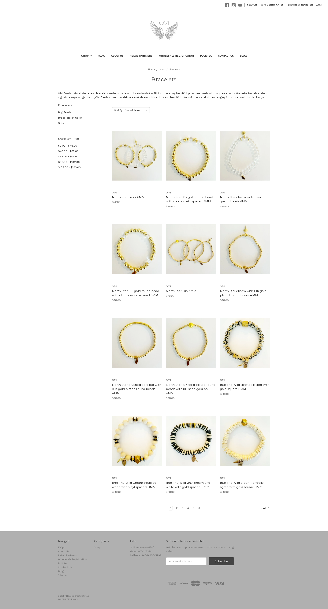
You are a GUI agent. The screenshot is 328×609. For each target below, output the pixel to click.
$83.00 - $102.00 (69, 162)
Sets (61, 123)
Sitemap (63, 575)
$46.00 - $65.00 (68, 151)
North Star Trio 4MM (181, 291)
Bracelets (175, 69)
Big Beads (64, 112)
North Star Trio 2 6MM (128, 197)
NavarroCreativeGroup (77, 596)
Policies (206, 55)
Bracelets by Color (70, 117)
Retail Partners (141, 55)
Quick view (137, 148)
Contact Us (226, 55)
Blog (243, 55)
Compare (135, 155)
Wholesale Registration (176, 55)
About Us (117, 55)
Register (307, 4)
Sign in (292, 4)
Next (264, 508)
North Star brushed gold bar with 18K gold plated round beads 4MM (136, 389)
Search (252, 4)
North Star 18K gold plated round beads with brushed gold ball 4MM (190, 389)
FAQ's (101, 55)
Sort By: (118, 110)
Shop (85, 55)
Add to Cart (137, 162)
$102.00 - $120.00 (69, 167)
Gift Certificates (272, 4)
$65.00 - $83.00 (68, 156)
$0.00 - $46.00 (67, 145)
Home (151, 69)
